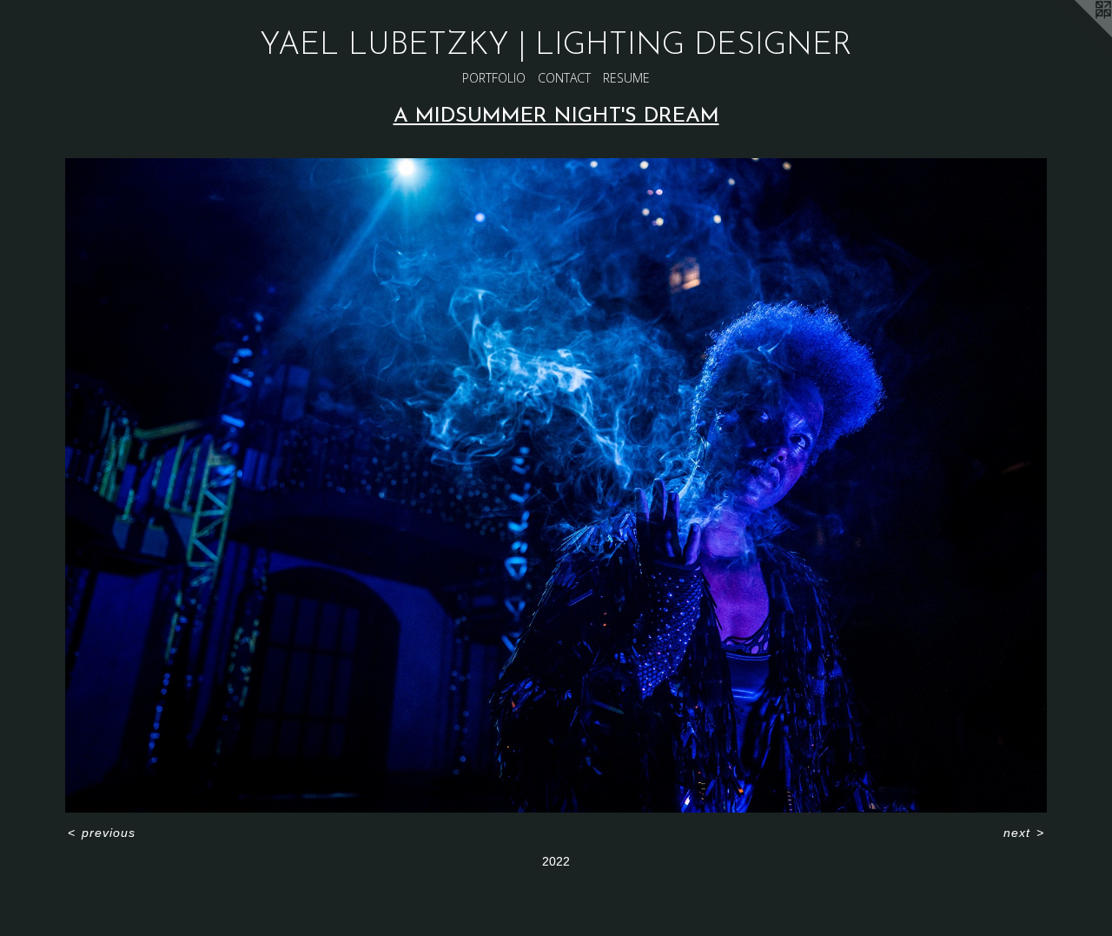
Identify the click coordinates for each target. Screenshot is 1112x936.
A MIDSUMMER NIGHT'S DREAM (556, 116)
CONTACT (564, 78)
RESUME (626, 78)
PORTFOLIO (494, 78)
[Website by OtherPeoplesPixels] (1077, 35)
